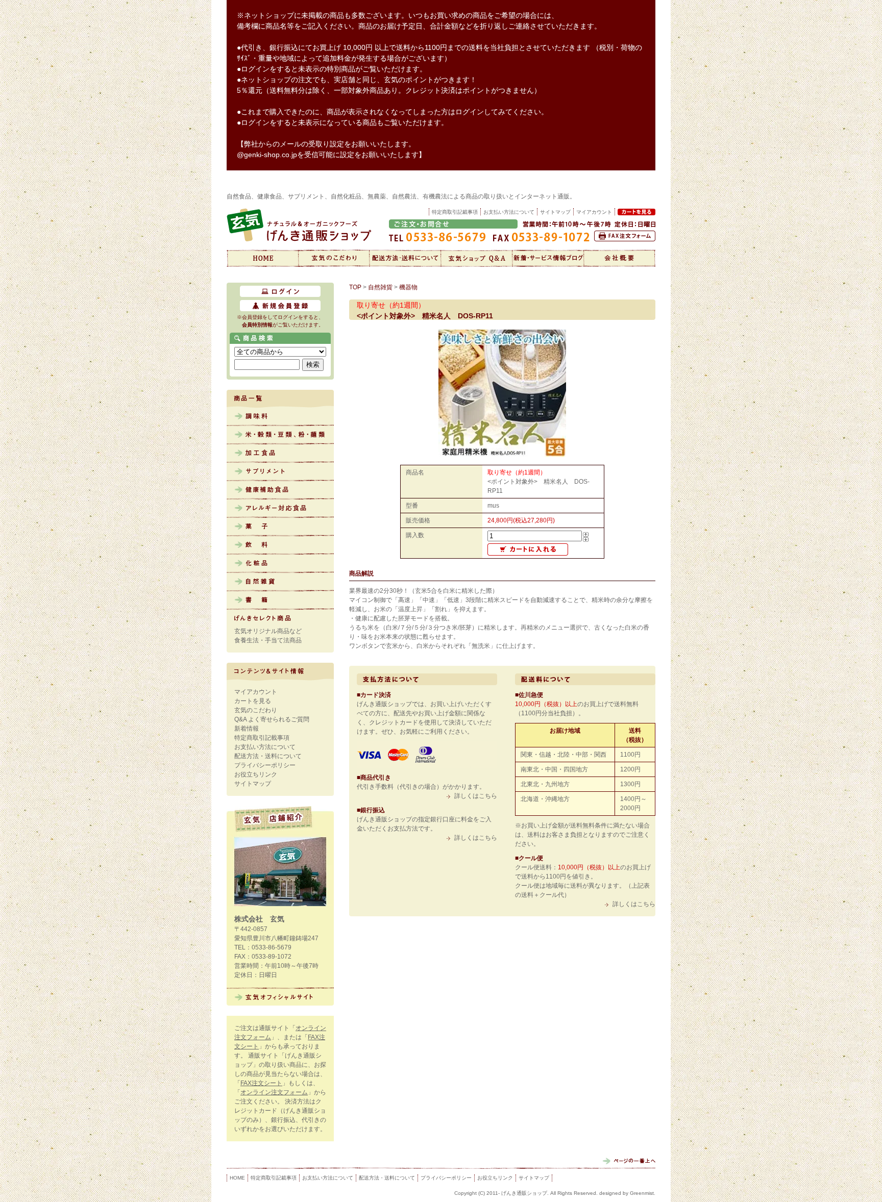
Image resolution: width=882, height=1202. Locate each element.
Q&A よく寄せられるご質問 (271, 719)
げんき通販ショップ (262, 258)
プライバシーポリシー (265, 765)
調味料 (280, 417)
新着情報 (548, 258)
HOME (237, 1178)
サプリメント (280, 472)
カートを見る (252, 701)
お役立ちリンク (255, 774)
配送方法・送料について (405, 258)
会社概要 (619, 258)
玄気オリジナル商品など (268, 631)
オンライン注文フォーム (274, 1092)
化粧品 (280, 564)
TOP (355, 287)
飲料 (280, 545)
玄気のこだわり (334, 258)
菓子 (280, 527)
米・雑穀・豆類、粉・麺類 (280, 435)
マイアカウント (255, 691)
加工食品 (280, 453)
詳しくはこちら (475, 795)
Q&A (476, 258)
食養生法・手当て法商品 (268, 640)
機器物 (408, 287)
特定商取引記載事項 (455, 212)
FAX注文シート (261, 1083)
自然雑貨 (280, 582)
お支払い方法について (508, 212)
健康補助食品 (280, 490)
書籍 (280, 600)
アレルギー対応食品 (280, 508)
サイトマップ (555, 212)
